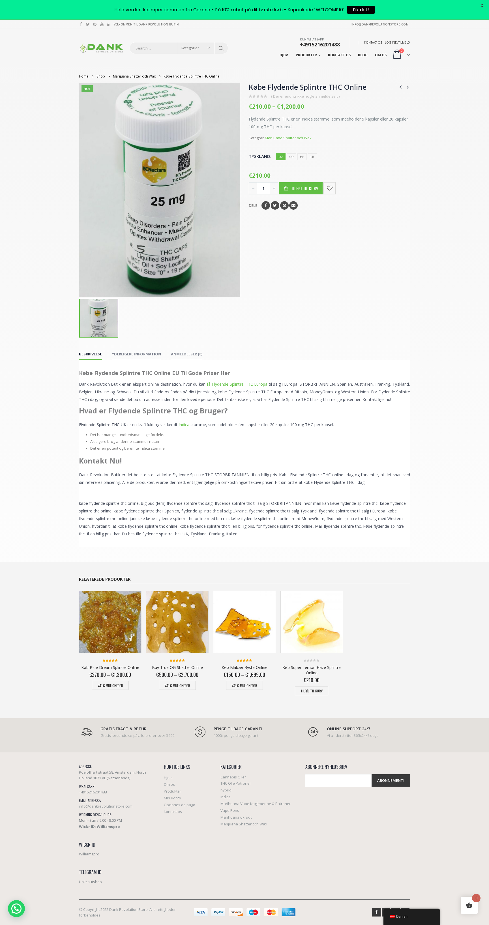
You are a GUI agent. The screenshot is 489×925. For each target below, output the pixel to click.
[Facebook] (81, 24)
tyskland (259, 156)
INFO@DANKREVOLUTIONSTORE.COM (380, 24)
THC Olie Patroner (235, 783)
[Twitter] (88, 24)
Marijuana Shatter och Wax (288, 137)
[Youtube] (102, 24)
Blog (363, 55)
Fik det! (361, 10)
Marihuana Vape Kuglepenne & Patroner (255, 803)
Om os (381, 55)
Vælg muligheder (110, 685)
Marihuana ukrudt (236, 817)
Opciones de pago (179, 804)
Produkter (306, 55)
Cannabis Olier (233, 777)
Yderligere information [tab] (136, 354)
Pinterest (284, 205)
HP (302, 156)
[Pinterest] (94, 24)
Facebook (265, 205)
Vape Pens (229, 810)
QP (291, 156)
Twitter (275, 205)
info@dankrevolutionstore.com (105, 806)
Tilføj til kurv (304, 188)
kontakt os (373, 42)
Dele (253, 205)
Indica (184, 424)
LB (312, 156)
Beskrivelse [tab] (90, 354)
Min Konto (172, 797)
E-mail (293, 205)
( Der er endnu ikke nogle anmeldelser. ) (305, 96)
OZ (280, 156)
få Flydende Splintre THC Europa (237, 384)
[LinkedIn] (108, 24)
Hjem (284, 55)
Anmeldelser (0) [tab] (186, 354)
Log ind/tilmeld (397, 42)
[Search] (221, 48)
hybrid (225, 790)
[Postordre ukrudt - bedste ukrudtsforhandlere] (101, 48)
